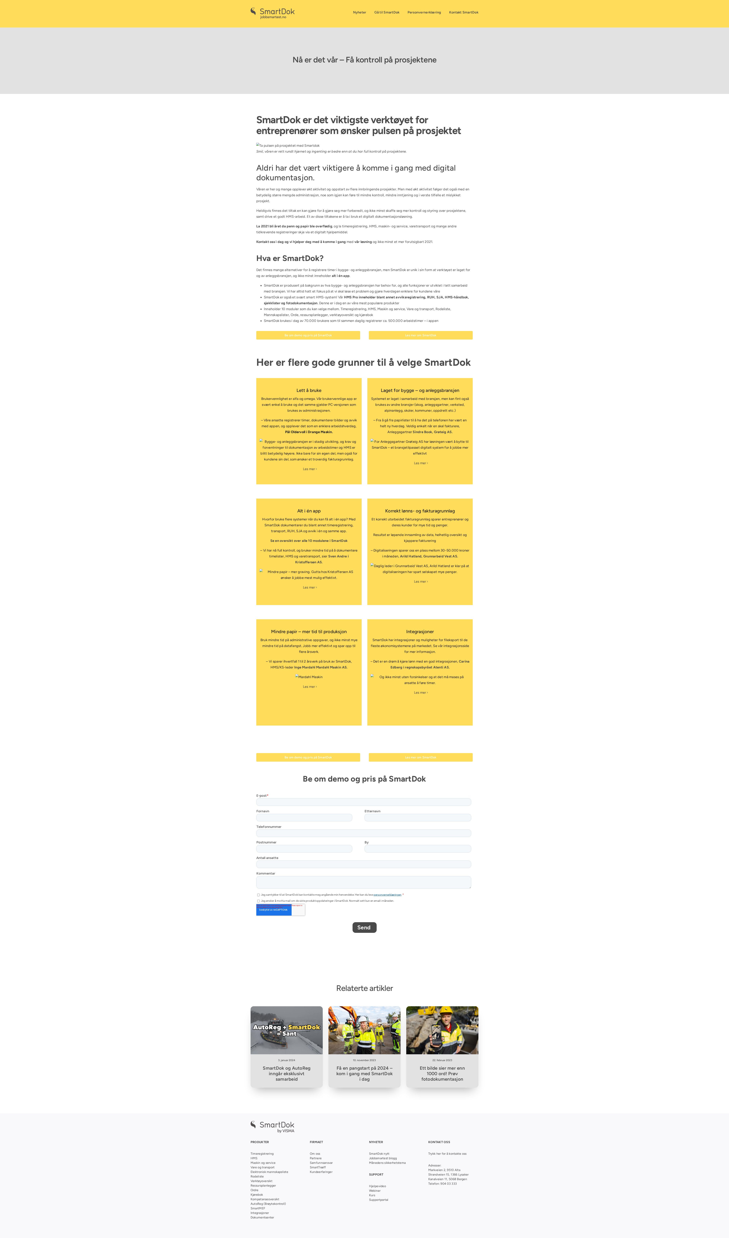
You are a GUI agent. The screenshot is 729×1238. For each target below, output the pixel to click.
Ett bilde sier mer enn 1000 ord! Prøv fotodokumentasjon (442, 1073)
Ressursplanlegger (263, 1185)
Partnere (316, 1158)
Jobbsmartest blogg (383, 1158)
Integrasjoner (260, 1213)
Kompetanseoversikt (265, 1199)
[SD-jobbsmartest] (272, 9)
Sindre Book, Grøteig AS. (432, 432)
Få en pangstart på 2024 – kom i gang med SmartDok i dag (364, 1073)
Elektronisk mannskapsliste (269, 1172)
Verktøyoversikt (261, 1181)
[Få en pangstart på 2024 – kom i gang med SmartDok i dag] (364, 1009)
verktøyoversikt (342, 315)
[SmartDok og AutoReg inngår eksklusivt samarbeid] (287, 1009)
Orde (295, 315)
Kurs (372, 1195)
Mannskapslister (276, 315)
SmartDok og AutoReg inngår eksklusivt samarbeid (286, 1073)
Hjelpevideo (377, 1186)
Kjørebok (257, 1194)
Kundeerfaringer (321, 1172)
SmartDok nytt (379, 1153)
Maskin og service (391, 309)
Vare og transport (420, 309)
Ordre (254, 1190)
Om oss (315, 1153)
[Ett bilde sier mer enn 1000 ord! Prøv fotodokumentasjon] (442, 1009)
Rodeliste (443, 309)
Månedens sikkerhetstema (387, 1163)
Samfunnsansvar (321, 1163)
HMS (372, 309)
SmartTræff (318, 1167)
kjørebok (366, 315)
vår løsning (363, 242)
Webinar (374, 1190)
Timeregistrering (353, 309)
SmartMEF (258, 1208)
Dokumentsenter (262, 1217)
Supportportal (378, 1200)
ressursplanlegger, (314, 315)
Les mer (309, 469)
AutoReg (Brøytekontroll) (268, 1204)
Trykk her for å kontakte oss (447, 1153)
